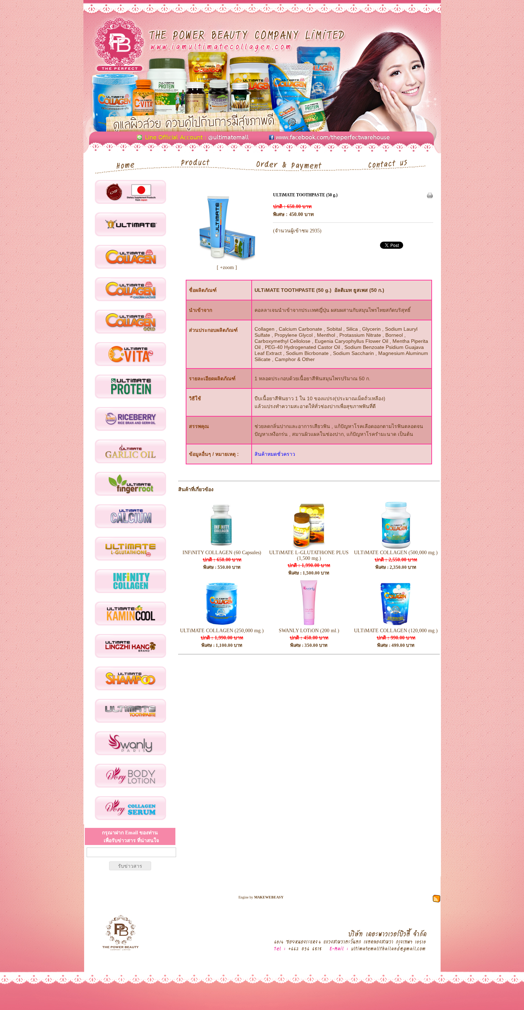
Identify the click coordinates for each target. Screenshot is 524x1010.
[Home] (121, 164)
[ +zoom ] (227, 267)
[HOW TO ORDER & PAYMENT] (292, 164)
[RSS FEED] (436, 898)
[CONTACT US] (394, 164)
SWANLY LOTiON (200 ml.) (309, 630)
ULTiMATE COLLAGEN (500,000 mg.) (396, 552)
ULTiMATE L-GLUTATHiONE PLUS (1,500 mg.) (309, 555)
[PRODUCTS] (198, 164)
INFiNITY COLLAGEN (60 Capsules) (222, 552)
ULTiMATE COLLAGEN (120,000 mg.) (396, 630)
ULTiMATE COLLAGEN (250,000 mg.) (222, 630)
